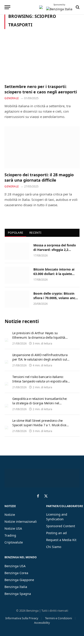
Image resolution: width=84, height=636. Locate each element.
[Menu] (7, 7)
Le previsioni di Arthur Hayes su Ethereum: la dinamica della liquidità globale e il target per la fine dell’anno (39, 337)
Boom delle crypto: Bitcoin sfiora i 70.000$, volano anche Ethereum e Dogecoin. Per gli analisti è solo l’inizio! (56, 300)
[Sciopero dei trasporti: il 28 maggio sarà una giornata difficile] (42, 147)
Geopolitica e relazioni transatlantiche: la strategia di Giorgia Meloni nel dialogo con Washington (39, 403)
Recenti (35, 233)
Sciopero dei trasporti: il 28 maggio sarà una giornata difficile (39, 177)
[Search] (77, 7)
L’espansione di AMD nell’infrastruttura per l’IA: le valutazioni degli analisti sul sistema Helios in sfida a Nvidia (39, 359)
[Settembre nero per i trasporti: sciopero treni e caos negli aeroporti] (42, 59)
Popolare (15, 233)
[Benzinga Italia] (41, 7)
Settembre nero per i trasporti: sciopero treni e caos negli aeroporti (40, 89)
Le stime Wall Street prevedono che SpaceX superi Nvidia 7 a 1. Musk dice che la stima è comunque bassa (39, 425)
